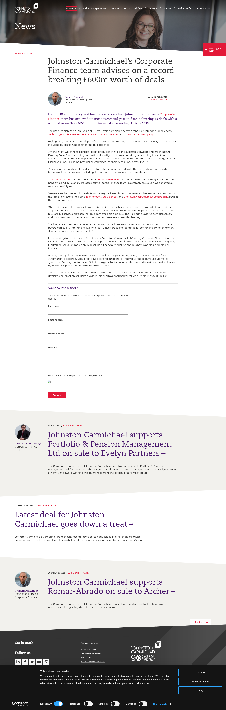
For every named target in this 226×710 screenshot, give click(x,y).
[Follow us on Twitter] (32, 662)
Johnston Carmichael (26, 8)
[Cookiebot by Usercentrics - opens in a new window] (19, 704)
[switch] (88, 703)
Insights (137, 8)
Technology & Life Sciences (64, 134)
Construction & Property (139, 134)
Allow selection (200, 681)
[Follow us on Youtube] (39, 662)
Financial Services (107, 134)
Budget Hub (184, 8)
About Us (71, 8)
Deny (200, 690)
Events (167, 8)
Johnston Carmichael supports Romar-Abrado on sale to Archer (108, 586)
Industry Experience (94, 8)
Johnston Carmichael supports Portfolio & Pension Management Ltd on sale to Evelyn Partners (110, 444)
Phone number (56, 334)
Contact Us (203, 8)
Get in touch (24, 643)
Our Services (119, 8)
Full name (53, 306)
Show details (160, 704)
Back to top (201, 622)
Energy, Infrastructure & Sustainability (146, 196)
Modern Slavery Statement (93, 661)
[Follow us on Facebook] (25, 662)
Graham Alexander (59, 179)
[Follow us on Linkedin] (18, 662)
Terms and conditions (91, 653)
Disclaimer (86, 657)
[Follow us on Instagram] (46, 662)
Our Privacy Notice (89, 649)
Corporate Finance (158, 100)
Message (52, 347)
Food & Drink (88, 134)
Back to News (25, 54)
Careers (153, 8)
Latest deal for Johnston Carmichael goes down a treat (71, 519)
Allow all (200, 672)
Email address (55, 320)
